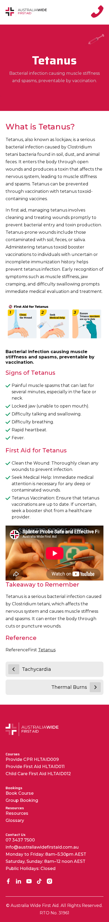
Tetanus (47, 649)
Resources (17, 813)
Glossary (15, 820)
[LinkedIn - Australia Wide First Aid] (18, 881)
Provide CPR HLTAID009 (32, 759)
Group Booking (22, 800)
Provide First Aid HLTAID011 (35, 766)
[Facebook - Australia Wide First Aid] (8, 881)
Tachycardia (36, 669)
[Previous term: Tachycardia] (13, 669)
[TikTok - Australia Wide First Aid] (39, 881)
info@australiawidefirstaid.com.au (42, 847)
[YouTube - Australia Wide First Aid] (29, 881)
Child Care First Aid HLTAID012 (38, 773)
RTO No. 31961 (54, 912)
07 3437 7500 (20, 840)
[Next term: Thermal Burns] (95, 687)
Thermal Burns (69, 687)
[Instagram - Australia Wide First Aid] (49, 881)
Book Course (20, 793)
